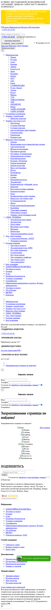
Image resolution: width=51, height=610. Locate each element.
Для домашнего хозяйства (20, 257)
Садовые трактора (17, 128)
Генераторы (15, 135)
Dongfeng (14, 74)
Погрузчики (15, 224)
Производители (12, 559)
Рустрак (13, 59)
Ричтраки (14, 229)
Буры (12, 194)
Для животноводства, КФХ (21, 248)
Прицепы (14, 187)
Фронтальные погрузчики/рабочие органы (27, 144)
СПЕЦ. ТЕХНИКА (13, 217)
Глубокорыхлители (18, 201)
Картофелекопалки (18, 158)
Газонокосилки (16, 132)
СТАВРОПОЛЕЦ (17, 85)
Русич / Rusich (16, 88)
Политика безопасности (27, 13)
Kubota (13, 76)
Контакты (40, 23)
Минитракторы (12, 55)
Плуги (13, 170)
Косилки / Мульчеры (18, 161)
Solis (12, 81)
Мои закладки (11, 580)
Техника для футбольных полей (23, 215)
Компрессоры (15, 137)
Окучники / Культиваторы (21, 154)
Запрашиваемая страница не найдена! (21, 365)
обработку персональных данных (24, 385)
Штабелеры (15, 231)
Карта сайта (10, 549)
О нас (15, 13)
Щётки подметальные (19, 149)
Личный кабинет (12, 576)
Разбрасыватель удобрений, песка (24, 184)
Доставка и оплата (39, 11)
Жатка (13, 203)
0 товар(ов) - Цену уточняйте (12, 42)
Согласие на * (20, 385)
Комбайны (14, 208)
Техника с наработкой (14, 116)
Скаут (12, 62)
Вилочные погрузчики (19, 227)
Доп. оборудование (13, 236)
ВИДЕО (20, 23)
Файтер (13, 95)
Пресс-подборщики (18, 168)
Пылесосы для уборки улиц (21, 198)
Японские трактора (18, 118)
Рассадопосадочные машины (22, 189)
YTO (12, 97)
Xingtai (13, 57)
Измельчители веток (18, 179)
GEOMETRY (15, 104)
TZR (12, 102)
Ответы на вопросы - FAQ (16, 535)
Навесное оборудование (18, 46)
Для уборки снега (17, 259)
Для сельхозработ (17, 262)
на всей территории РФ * (11, 350)
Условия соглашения (14, 16)
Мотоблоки (15, 123)
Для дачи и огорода (18, 245)
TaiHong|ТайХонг (17, 99)
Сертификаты (28, 16)
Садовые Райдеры (17, 125)
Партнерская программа (15, 564)
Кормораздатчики (17, 191)
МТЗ (12, 78)
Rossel (12, 92)
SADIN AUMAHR (17, 109)
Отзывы (9, 13)
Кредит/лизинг (30, 23)
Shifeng (13, 67)
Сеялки (13, 177)
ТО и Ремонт (11, 23)
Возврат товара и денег (15, 547)
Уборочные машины (18, 210)
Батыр (12, 107)
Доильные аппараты (18, 241)
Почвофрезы (15, 172)
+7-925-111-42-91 (8, 29)
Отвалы (13, 142)
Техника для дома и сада (16, 121)
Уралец (13, 90)
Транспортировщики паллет (21, 234)
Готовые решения (13, 243)
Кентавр (13, 64)
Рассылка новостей (13, 583)
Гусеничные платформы (15, 114)
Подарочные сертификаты (16, 561)
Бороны (13, 175)
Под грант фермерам (18, 250)
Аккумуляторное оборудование (23, 130)
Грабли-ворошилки (18, 163)
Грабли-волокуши (17, 165)
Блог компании (12, 264)
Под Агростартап (17, 255)
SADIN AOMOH (17, 111)
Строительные (16, 252)
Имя (2, 380)
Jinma (12, 71)
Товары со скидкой (13, 566)
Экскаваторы (15, 182)
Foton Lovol (15, 69)
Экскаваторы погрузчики (20, 219)
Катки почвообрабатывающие (22, 205)
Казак (12, 83)
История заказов (12, 578)
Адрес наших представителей (13, 587)
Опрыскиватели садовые (20, 156)
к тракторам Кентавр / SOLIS (22, 238)
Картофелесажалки (18, 151)
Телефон (4, 382)
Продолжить (45, 427)
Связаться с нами (13, 545)
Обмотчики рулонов (18, 212)
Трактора (4, 46)
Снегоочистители (17, 147)
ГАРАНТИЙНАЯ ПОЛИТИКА (18, 11)
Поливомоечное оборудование (22, 196)
